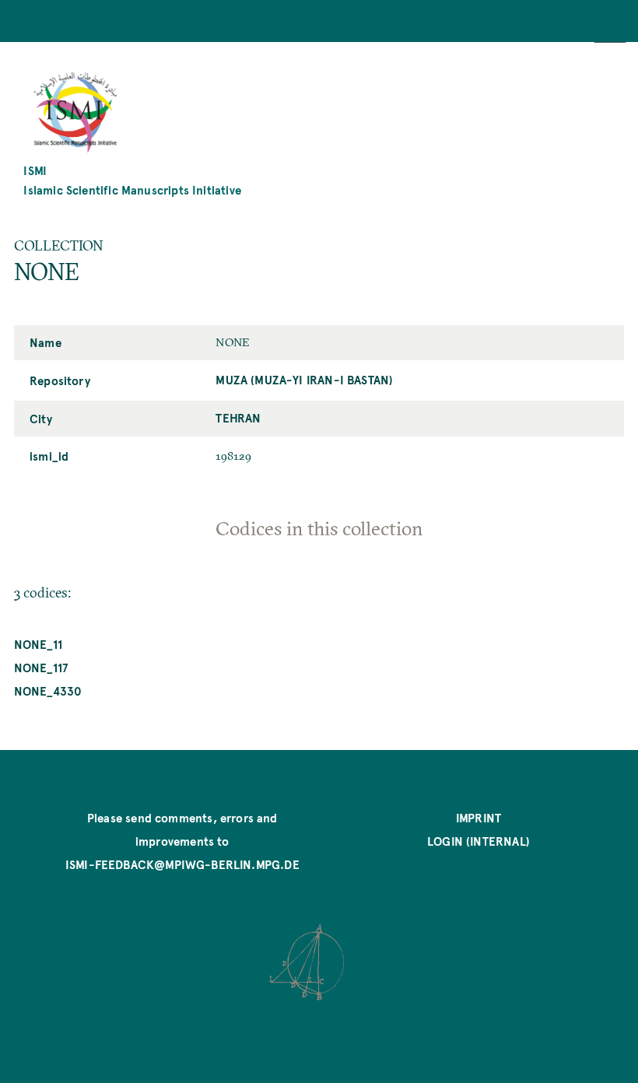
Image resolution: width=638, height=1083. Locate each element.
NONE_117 (41, 667)
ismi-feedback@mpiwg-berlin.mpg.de (182, 864)
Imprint (478, 817)
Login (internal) (478, 840)
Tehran (238, 417)
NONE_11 (38, 644)
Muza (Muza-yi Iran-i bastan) (304, 379)
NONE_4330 (48, 690)
